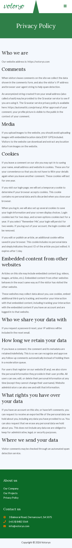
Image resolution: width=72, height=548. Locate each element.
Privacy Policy (10, 497)
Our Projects (10, 493)
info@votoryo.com (19, 526)
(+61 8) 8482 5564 (18, 521)
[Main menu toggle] (65, 5)
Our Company (10, 488)
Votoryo (46, 542)
